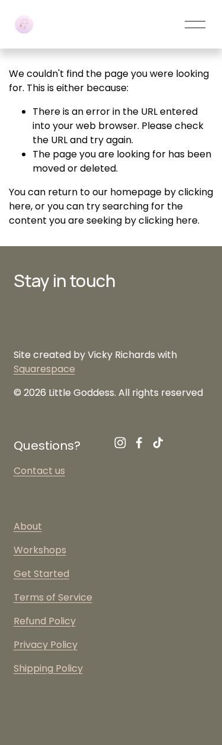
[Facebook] (139, 443)
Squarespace (44, 369)
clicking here (168, 220)
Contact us (39, 471)
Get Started (41, 573)
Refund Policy (45, 621)
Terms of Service (53, 597)
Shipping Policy (48, 668)
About (28, 526)
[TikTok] (158, 443)
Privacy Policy (46, 645)
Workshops (40, 550)
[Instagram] (120, 443)
